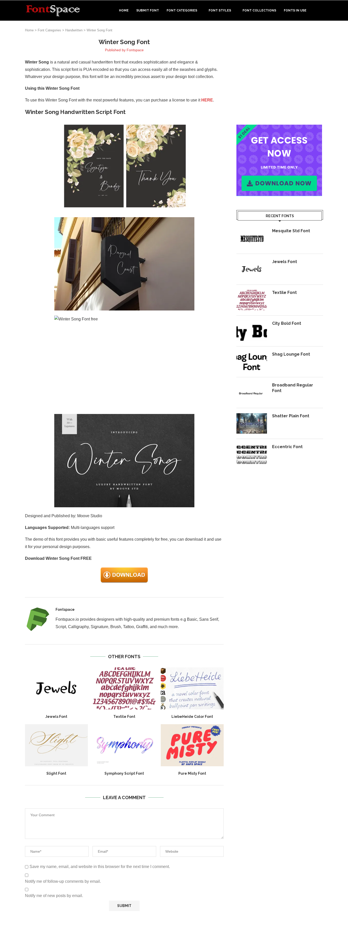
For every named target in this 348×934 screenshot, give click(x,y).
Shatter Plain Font (290, 415)
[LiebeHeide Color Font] (192, 688)
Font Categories (182, 10)
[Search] (320, 10)
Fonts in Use (295, 10)
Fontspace (135, 50)
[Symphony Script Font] (124, 745)
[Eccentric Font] (251, 454)
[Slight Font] (56, 745)
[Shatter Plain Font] (251, 423)
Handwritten (74, 30)
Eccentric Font (287, 446)
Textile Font (124, 717)
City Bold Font (286, 323)
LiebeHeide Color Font (192, 717)
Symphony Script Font (124, 773)
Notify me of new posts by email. (54, 895)
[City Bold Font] (251, 331)
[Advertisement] (279, 73)
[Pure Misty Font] (192, 745)
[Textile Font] (124, 688)
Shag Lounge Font (291, 354)
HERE (207, 100)
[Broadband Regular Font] (251, 392)
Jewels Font (56, 717)
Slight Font (56, 773)
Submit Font (147, 10)
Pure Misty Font (192, 773)
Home (124, 10)
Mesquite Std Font (291, 230)
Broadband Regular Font (292, 388)
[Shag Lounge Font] (251, 362)
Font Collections (259, 10)
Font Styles (220, 10)
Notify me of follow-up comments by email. (63, 881)
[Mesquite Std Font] (251, 238)
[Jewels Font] (56, 688)
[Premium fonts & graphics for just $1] (279, 128)
